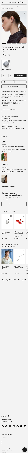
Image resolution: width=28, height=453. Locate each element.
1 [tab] (4, 43)
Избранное (9, 81)
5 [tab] (24, 43)
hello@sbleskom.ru (6, 421)
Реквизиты (4, 446)
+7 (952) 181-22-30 (6, 419)
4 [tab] (19, 43)
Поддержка (4, 452)
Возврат (3, 442)
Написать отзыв (14, 204)
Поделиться (22, 81)
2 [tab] (9, 43)
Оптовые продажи (6, 448)
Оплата (3, 440)
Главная (3, 6)
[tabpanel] (14, 27)
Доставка (4, 437)
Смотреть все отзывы (7, 186)
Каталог (10, 6)
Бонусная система (6, 450)
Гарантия (4, 444)
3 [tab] (14, 43)
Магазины (4, 423)
